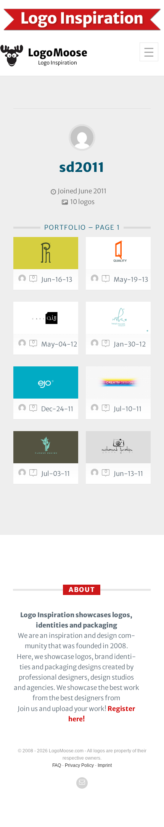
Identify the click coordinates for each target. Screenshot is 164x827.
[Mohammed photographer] (118, 447)
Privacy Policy (79, 765)
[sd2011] (23, 280)
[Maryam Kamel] (118, 318)
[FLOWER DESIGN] (45, 447)
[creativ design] (118, 382)
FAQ (56, 765)
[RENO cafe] (45, 318)
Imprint (105, 765)
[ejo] (45, 382)
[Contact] (82, 783)
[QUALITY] (118, 253)
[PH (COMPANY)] (45, 253)
